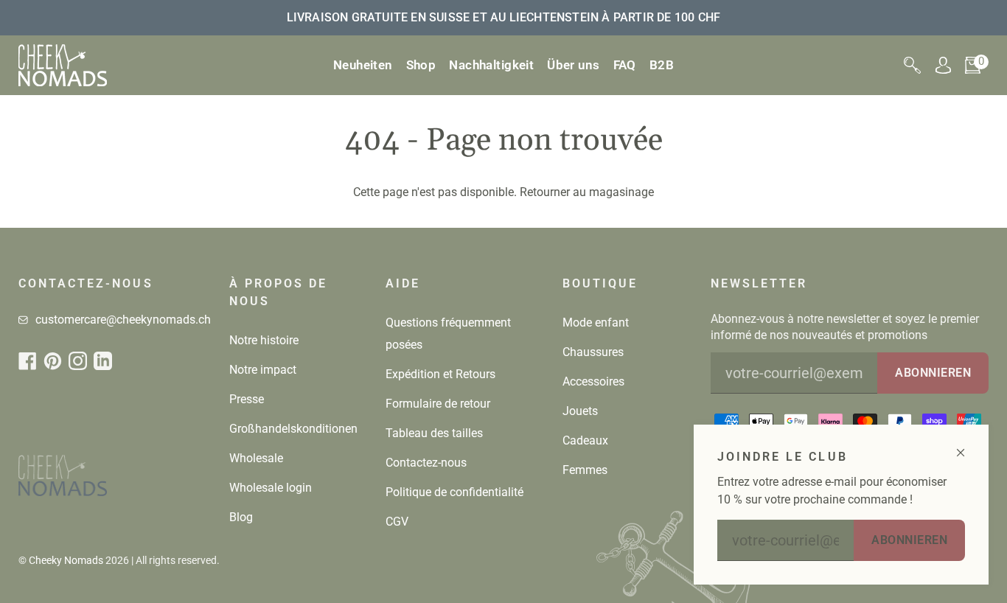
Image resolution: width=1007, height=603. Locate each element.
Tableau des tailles (434, 433)
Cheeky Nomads (66, 560)
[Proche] (967, 446)
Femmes (584, 470)
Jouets (580, 411)
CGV (397, 522)
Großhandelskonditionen (293, 429)
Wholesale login (270, 488)
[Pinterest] (52, 361)
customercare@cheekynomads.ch (123, 320)
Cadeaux (585, 440)
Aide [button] (403, 283)
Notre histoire (264, 340)
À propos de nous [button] (278, 292)
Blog (241, 517)
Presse (246, 399)
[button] (421, 65)
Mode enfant (595, 323)
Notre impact (262, 370)
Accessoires (593, 381)
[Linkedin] (103, 361)
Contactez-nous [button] (85, 283)
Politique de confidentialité (454, 492)
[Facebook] (27, 361)
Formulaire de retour (438, 404)
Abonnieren (909, 540)
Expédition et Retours (440, 374)
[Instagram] (78, 361)
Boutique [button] (600, 283)
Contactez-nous (426, 463)
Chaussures (593, 352)
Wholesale (256, 458)
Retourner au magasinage (587, 192)
